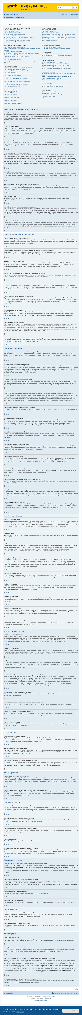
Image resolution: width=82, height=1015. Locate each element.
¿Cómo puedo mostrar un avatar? (12, 57)
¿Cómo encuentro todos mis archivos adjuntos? (53, 86)
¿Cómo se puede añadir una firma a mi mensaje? (16, 70)
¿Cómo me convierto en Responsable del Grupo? (54, 35)
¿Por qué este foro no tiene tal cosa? (51, 93)
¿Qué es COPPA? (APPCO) (11, 31)
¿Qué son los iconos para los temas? (13, 103)
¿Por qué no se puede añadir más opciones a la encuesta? (18, 73)
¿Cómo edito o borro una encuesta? (12, 75)
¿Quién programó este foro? (49, 91)
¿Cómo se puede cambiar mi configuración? (14, 47)
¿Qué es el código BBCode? (11, 91)
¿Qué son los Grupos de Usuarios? (50, 32)
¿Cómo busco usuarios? (48, 66)
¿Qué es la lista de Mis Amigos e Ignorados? (52, 53)
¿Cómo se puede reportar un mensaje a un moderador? (17, 81)
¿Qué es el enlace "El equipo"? (49, 40)
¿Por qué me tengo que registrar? (12, 29)
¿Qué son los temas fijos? (10, 100)
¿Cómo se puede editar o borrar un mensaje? (15, 69)
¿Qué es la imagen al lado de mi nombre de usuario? (16, 56)
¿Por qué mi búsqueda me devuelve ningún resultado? (55, 63)
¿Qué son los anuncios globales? (12, 97)
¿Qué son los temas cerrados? (11, 102)
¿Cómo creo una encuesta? (10, 72)
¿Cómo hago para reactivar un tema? (13, 86)
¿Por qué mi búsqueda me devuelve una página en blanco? (56, 65)
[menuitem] (16, 14)
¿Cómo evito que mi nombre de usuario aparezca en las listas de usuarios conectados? (22, 49)
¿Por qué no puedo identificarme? (12, 35)
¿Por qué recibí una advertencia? (12, 80)
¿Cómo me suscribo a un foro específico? (52, 78)
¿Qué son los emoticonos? (10, 94)
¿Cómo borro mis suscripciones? (50, 79)
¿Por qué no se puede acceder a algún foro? (15, 76)
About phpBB (60, 940)
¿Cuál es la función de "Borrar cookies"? (14, 41)
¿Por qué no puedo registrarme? (12, 32)
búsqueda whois (63, 962)
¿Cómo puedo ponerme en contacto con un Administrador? (56, 98)
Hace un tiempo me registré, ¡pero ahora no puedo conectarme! (19, 37)
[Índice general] (11, 6)
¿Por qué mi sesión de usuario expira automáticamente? (17, 40)
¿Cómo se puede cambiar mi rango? (13, 59)
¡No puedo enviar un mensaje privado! (51, 45)
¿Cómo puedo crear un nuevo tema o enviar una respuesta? (18, 67)
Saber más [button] (20, 1012)
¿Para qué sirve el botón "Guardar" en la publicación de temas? (19, 83)
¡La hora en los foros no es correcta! (13, 51)
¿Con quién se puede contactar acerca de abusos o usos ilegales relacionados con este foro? (58, 95)
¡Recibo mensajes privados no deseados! (52, 47)
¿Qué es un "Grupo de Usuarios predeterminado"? (54, 38)
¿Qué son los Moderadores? (49, 31)
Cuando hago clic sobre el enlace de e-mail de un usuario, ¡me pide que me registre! (22, 61)
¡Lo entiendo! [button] (70, 1011)
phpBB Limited (69, 939)
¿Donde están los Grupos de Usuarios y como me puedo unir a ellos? (59, 34)
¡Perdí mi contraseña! (9, 38)
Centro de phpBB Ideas (10, 951)
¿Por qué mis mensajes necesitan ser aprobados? (16, 84)
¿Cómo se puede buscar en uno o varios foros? (53, 62)
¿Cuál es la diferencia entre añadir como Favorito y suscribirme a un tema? (58, 74)
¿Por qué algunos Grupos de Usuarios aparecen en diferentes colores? (59, 37)
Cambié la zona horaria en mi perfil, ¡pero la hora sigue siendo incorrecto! (21, 53)
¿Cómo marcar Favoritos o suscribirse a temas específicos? (56, 76)
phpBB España (47, 998)
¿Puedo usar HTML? (9, 92)
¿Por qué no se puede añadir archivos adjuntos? (15, 78)
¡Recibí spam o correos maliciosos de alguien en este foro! (56, 48)
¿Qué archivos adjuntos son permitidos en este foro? (55, 85)
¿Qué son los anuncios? (10, 99)
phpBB (40, 289)
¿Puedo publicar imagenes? (10, 96)
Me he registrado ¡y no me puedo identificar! (14, 34)
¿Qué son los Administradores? (49, 29)
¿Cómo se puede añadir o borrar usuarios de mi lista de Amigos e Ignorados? (57, 56)
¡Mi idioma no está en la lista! (11, 54)
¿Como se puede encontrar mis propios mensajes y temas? (56, 68)
